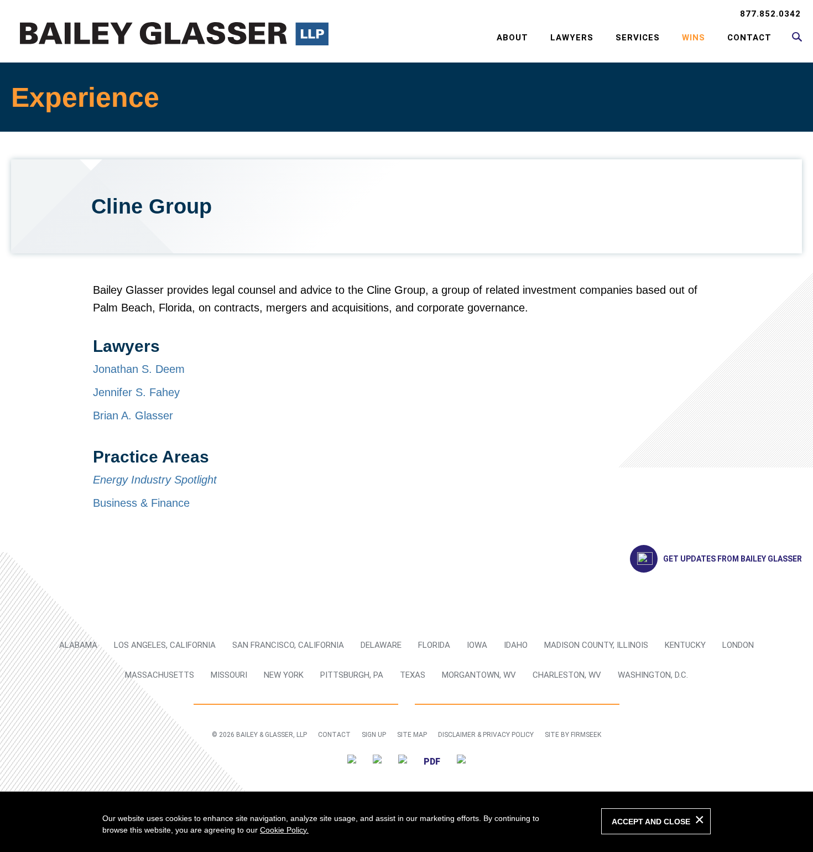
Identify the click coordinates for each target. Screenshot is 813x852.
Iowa (477, 645)
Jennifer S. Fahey (136, 392)
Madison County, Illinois (596, 645)
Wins (693, 38)
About (512, 38)
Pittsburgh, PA (351, 675)
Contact (749, 38)
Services (638, 38)
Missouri (229, 675)
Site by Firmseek (573, 735)
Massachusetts (159, 675)
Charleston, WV (567, 675)
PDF (432, 761)
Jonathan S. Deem (139, 369)
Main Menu (370, 14)
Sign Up (374, 735)
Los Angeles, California (165, 645)
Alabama (78, 645)
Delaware (381, 645)
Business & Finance (141, 503)
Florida (434, 645)
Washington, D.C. (653, 675)
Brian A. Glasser (133, 415)
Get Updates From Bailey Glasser (732, 558)
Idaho (516, 645)
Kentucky (685, 645)
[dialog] (406, 821)
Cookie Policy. (284, 829)
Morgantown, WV (479, 675)
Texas (412, 675)
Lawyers (571, 38)
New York (284, 675)
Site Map (412, 735)
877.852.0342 (770, 14)
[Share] (461, 761)
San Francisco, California (288, 645)
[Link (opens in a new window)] (351, 761)
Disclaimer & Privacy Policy (486, 735)
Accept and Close (651, 821)
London (738, 645)
